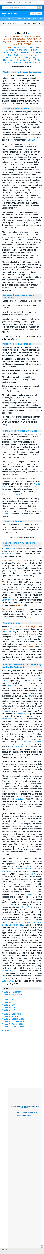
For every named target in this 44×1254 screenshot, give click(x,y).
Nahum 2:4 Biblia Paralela (13, 1019)
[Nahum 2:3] (2, 562)
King (28, 57)
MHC (15, 60)
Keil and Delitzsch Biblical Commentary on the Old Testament (22, 665)
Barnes (16, 47)
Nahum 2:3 (7, 514)
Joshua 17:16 (16, 799)
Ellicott (34, 50)
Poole (37, 60)
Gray (9, 55)
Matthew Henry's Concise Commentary (22, 72)
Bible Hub (6, 1031)
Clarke (20, 50)
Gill (39, 52)
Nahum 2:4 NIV (8, 1000)
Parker (30, 60)
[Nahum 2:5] (41, 562)
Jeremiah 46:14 (21, 869)
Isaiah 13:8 (17, 494)
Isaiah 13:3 (30, 140)
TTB (27, 63)
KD (23, 57)
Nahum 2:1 (7, 711)
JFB (18, 57)
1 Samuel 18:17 (17, 747)
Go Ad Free (4, 1249)
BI (30, 47)
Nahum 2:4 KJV (9, 1010)
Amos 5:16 (30, 922)
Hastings (33, 55)
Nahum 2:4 (7, 554)
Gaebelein (26, 52)
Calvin (35, 47)
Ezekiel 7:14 (35, 869)
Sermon (14, 63)
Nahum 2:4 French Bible (12, 1024)
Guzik (15, 55)
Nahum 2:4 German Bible (13, 1027)
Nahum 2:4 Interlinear (11, 992)
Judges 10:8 (7, 981)
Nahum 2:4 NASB (9, 1007)
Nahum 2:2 (22, 714)
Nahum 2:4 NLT (9, 1002)
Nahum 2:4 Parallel (10, 1016)
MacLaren (7, 60)
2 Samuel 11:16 (16, 744)
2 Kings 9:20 (26, 907)
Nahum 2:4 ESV (9, 1005)
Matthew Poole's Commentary (17, 344)
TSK (38, 63)
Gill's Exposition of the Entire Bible (20, 431)
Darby (26, 50)
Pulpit (6, 63)
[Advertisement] (24, 1075)
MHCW (23, 60)
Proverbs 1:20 (18, 925)
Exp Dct (17, 52)
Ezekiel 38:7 (7, 871)
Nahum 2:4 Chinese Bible (13, 1021)
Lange (34, 57)
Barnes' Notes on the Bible (16, 108)
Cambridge (10, 50)
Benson (24, 47)
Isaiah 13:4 (30, 874)
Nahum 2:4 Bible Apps (11, 1014)
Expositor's (7, 52)
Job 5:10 (6, 570)
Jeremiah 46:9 (8, 600)
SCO (21, 63)
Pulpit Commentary (12, 623)
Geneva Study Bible (12, 521)
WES (32, 63)
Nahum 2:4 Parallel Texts (12, 994)
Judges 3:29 (25, 742)
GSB (35, 52)
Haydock (23, 55)
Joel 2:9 (30, 910)
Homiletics (10, 57)
